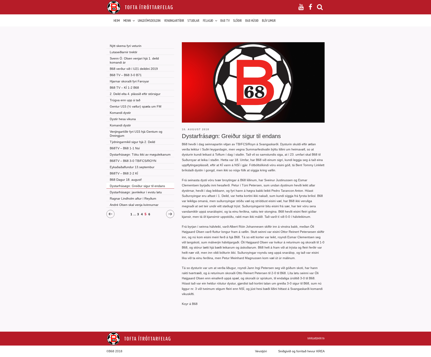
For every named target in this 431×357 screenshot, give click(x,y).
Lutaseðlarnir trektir (123, 52)
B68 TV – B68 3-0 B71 (126, 75)
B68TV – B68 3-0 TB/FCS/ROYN (133, 161)
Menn (127, 20)
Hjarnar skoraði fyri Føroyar (129, 81)
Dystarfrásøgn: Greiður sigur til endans (137, 186)
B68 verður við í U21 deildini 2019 (134, 69)
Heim (117, 20)
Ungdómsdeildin (149, 20)
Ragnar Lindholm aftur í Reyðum (133, 198)
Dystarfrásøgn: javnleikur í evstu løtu (136, 192)
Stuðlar (193, 20)
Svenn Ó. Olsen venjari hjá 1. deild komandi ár (134, 60)
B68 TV (225, 20)
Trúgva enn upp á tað (125, 100)
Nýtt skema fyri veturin (125, 46)
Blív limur (269, 20)
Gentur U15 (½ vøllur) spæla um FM (135, 106)
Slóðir (237, 20)
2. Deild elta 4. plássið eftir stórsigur (135, 94)
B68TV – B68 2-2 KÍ (124, 173)
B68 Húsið (252, 20)
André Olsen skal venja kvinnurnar (134, 205)
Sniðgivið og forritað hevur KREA (301, 351)
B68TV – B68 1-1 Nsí (125, 148)
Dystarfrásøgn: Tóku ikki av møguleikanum (140, 154)
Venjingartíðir (174, 20)
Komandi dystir (120, 113)
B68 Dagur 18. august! (126, 179)
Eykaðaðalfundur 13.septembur (132, 167)
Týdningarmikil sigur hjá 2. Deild (132, 142)
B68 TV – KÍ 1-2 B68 (124, 87)
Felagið (208, 20)
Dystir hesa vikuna (123, 119)
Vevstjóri (261, 351)
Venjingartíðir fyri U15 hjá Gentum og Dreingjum (136, 133)
